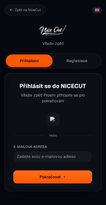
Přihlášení (29, 60)
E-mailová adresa (30, 147)
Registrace (76, 60)
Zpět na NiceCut (28, 10)
